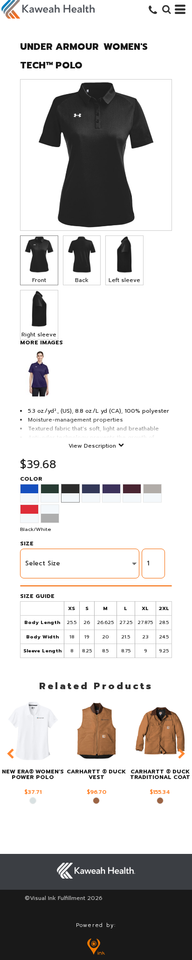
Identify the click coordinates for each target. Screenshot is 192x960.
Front (39, 280)
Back (82, 280)
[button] (166, 9)
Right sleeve (38, 334)
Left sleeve (124, 280)
